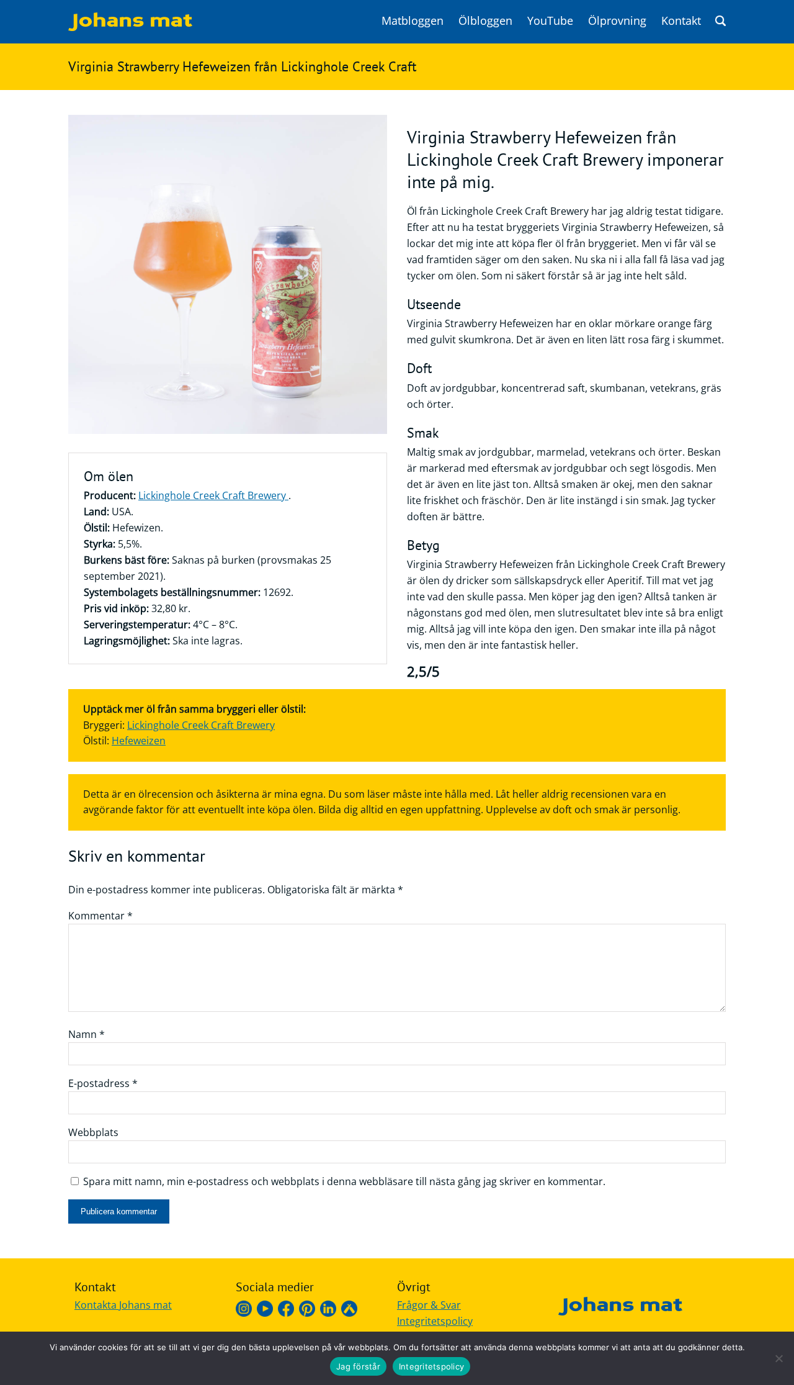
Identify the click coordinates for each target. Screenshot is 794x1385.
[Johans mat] (130, 27)
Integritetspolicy (435, 1321)
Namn (86, 1034)
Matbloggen (412, 20)
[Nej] (778, 1358)
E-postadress (103, 1083)
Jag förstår (358, 1366)
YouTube (550, 20)
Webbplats (93, 1132)
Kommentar (100, 916)
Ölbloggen (485, 20)
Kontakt (681, 20)
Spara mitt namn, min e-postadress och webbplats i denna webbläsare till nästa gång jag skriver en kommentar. (344, 1181)
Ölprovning (617, 20)
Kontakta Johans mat (123, 1305)
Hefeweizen (139, 740)
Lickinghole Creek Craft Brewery (213, 495)
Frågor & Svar (429, 1305)
